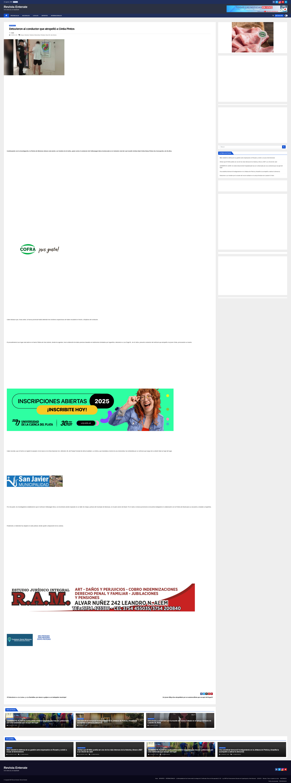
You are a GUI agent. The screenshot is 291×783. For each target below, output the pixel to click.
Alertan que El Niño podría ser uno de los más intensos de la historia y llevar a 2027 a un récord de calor (248, 161)
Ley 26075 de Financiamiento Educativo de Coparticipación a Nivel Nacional (239, 778)
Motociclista (37, 35)
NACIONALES (26, 15)
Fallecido (31, 35)
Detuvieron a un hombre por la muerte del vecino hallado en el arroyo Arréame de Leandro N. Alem (179, 722)
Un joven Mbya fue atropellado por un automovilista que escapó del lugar (187, 697)
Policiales (43, 35)
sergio (12, 32)
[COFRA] (110, 236)
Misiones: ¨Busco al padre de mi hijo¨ (271, 778)
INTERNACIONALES (56, 15)
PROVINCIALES (15, 15)
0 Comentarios (24, 754)
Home (156, 778)
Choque (22, 35)
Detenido (27, 35)
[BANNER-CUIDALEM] (110, 626)
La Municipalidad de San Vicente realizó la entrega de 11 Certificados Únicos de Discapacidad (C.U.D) (198, 778)
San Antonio (53, 35)
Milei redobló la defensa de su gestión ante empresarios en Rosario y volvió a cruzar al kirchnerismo (247, 157)
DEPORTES (45, 15)
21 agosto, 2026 (12, 725)
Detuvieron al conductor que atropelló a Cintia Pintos (41, 28)
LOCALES (35, 15)
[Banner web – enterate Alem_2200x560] (110, 377)
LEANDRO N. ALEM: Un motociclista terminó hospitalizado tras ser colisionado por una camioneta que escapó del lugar (38, 722)
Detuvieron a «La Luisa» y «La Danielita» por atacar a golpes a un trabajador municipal (37, 697)
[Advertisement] (109, 87)
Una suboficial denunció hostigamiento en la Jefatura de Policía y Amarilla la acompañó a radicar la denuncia (107, 722)
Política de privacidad (273, 781)
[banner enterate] (110, 468)
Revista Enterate (15, 6)
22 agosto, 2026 (12, 754)
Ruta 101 (48, 35)
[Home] (6, 15)
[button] (273, 15)
